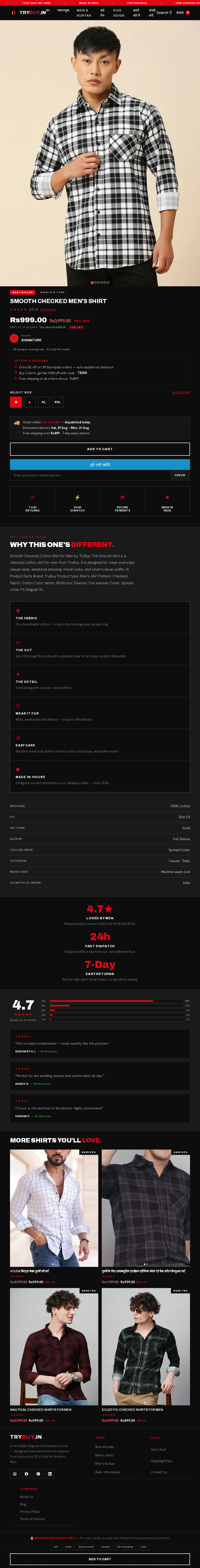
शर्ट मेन (102, 13)
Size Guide (119, 13)
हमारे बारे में (136, 13)
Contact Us (159, 1472)
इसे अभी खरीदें (100, 465)
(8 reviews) (48, 309)
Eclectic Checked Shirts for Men (132, 1409)
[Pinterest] (38, 1473)
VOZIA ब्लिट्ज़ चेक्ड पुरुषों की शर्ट (29, 1271)
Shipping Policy (161, 1461)
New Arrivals (104, 1447)
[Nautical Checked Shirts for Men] (54, 1347)
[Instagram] (14, 1473)
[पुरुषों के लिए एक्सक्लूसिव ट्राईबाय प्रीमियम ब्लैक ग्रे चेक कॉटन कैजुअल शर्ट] (146, 1208)
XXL (57, 402)
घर (48, 10)
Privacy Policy (30, 1512)
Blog (23, 1504)
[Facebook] (26, 1473)
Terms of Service (32, 1519)
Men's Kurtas (84, 13)
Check (179, 475)
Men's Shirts (104, 1455)
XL (44, 402)
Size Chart (158, 1449)
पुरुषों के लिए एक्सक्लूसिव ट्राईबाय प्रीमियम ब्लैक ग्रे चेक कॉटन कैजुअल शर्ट (143, 1271)
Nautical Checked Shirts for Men (40, 1409)
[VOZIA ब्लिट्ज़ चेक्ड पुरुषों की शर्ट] (54, 1208)
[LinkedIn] (49, 1473)
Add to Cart (100, 449)
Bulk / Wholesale (107, 1472)
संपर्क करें (152, 13)
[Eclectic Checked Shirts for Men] (146, 1347)
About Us (26, 1497)
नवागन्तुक (63, 10)
